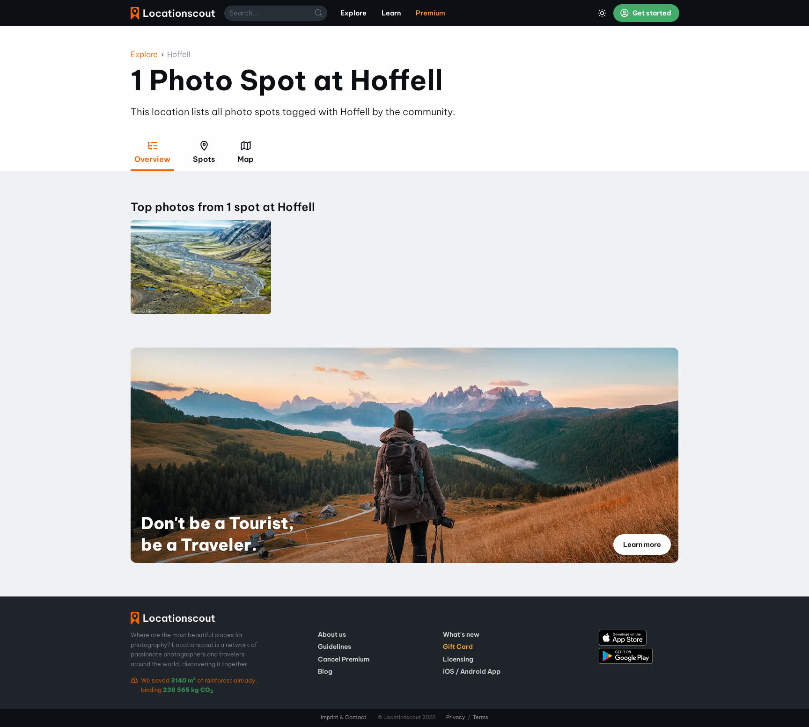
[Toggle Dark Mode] (602, 13)
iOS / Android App (471, 671)
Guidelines (334, 646)
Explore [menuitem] (353, 13)
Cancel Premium (343, 659)
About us (332, 634)
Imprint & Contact (344, 717)
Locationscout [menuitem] (173, 13)
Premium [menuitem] (430, 13)
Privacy (455, 717)
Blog (325, 671)
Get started (651, 13)
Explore (144, 54)
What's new (461, 634)
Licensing (458, 659)
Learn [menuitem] (391, 13)
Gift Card (458, 646)
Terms (480, 717)
